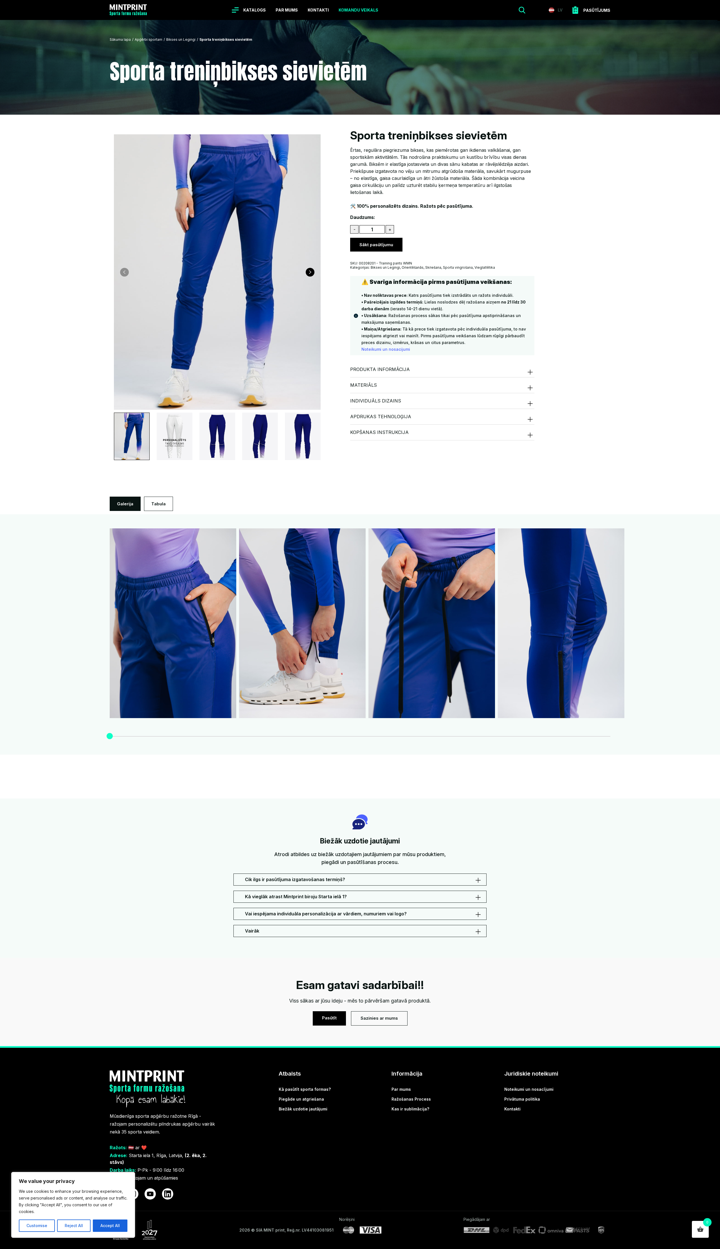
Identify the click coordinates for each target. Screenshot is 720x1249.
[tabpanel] (360, 632)
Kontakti (318, 10)
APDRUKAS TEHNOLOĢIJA (381, 416)
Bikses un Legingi (180, 39)
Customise (36, 1225)
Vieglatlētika (484, 267)
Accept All (110, 1225)
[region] (73, 1205)
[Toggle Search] (522, 10)
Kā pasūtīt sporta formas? (305, 1089)
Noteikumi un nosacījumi (529, 1089)
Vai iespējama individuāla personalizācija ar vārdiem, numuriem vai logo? (326, 914)
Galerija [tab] (125, 503)
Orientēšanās (413, 267)
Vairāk (252, 931)
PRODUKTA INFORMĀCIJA (380, 369)
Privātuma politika (522, 1099)
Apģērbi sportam (148, 39)
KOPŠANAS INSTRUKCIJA (379, 432)
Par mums (287, 10)
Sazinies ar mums (379, 1018)
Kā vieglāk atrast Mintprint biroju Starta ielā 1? (296, 896)
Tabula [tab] (158, 503)
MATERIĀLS (363, 385)
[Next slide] (310, 272)
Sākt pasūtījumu (376, 244)
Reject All (74, 1225)
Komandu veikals (358, 10)
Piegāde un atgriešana (301, 1099)
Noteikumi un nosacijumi (385, 349)
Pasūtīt (329, 1018)
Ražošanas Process (411, 1099)
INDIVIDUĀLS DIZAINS (375, 401)
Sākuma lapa (120, 39)
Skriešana (433, 267)
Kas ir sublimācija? (410, 1109)
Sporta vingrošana (458, 267)
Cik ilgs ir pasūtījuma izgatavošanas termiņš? (295, 879)
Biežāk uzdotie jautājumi (303, 1109)
